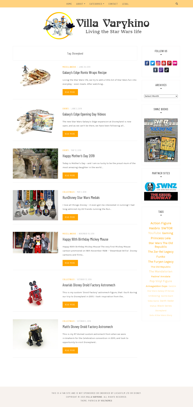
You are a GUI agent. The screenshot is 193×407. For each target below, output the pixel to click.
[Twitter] (152, 63)
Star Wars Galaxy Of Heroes (160, 291)
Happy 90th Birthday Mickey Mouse (85, 239)
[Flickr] (174, 63)
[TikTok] (166, 70)
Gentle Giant (167, 296)
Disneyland (160, 310)
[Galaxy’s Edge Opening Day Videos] (35, 121)
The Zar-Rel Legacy (160, 251)
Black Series (164, 305)
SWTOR (167, 228)
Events (66, 108)
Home (69, 3)
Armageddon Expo (156, 286)
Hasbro (154, 228)
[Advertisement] (96, 374)
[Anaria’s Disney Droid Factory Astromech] (35, 292)
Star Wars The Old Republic (161, 244)
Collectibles (68, 192)
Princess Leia (161, 238)
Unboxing (154, 295)
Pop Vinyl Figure (161, 281)
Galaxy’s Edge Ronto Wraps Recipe (85, 72)
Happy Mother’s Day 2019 (79, 155)
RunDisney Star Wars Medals (81, 197)
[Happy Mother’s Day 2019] (35, 163)
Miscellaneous (69, 67)
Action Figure (160, 223)
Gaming (167, 233)
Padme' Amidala (160, 276)
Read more (70, 92)
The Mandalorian (160, 271)
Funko (160, 256)
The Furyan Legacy (160, 261)
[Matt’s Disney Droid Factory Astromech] (35, 334)
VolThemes (106, 400)
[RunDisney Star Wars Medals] (35, 205)
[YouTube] (163, 63)
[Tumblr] (155, 70)
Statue (153, 306)
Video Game (153, 301)
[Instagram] (158, 63)
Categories (96, 3)
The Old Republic (161, 266)
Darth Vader (167, 300)
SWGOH (172, 286)
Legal (125, 3)
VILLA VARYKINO (94, 397)
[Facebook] (147, 63)
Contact (113, 3)
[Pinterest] (169, 63)
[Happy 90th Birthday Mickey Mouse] (35, 242)
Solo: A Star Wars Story (161, 315)
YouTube (154, 233)
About (79, 3)
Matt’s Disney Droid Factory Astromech (88, 326)
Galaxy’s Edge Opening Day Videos (84, 114)
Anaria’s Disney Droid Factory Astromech (89, 284)
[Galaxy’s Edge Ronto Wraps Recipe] (35, 75)
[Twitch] (161, 70)
